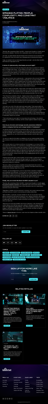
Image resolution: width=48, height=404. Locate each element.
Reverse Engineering (33, 257)
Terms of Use (39, 386)
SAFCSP (4, 382)
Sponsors (27, 384)
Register (27, 382)
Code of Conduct (40, 392)
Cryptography (15, 252)
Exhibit (26, 380)
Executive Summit (18, 382)
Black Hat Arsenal (18, 388)
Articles (5, 9)
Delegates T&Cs (40, 390)
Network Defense (26, 252)
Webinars (6, 252)
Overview (4, 380)
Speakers (27, 386)
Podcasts (16, 254)
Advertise (4, 386)
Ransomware (7, 254)
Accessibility (39, 380)
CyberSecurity (24, 254)
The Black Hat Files (19, 259)
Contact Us (5, 384)
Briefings (16, 386)
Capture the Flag (18, 390)
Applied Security (36, 254)
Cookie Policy (39, 384)
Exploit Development (18, 257)
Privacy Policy (39, 382)
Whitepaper (6, 257)
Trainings (16, 384)
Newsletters (7, 259)
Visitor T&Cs (39, 388)
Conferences (17, 380)
